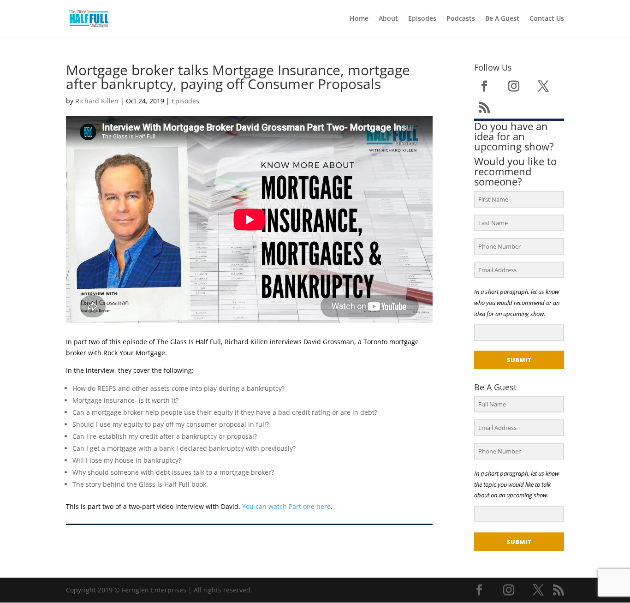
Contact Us (546, 19)
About (388, 19)
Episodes (422, 19)
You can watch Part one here (286, 506)
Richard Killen (97, 100)
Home (359, 19)
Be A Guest (502, 19)
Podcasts (460, 19)
